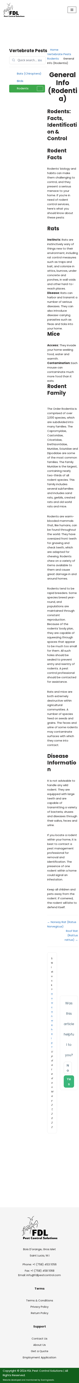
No (68, 1068)
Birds (20, 81)
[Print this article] (77, 73)
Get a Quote (39, 1351)
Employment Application (39, 1357)
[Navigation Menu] (72, 10)
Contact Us (39, 1338)
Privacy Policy (39, 1307)
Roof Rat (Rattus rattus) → (71, 935)
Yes (69, 1081)
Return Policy (39, 1313)
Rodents (22, 88)
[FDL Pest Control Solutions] (14, 10)
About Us (39, 1345)
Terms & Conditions (39, 1300)
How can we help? (52, 1020)
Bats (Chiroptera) (29, 73)
